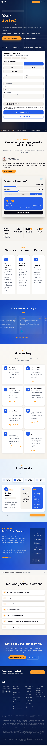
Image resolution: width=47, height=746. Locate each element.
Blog (14, 704)
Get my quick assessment (23, 112)
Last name (26, 75)
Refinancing (16, 684)
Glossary (15, 697)
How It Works (16, 700)
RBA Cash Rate (16, 695)
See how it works (33, 655)
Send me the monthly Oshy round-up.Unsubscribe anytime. (12, 104)
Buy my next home (34, 63)
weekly (11, 194)
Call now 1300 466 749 (24, 116)
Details (7, 92)
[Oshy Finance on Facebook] (36, 559)
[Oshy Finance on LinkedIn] (39, 559)
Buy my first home (13, 63)
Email (4, 80)
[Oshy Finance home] (4, 2)
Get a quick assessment (10, 38)
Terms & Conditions (21, 107)
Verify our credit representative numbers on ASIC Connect (23, 719)
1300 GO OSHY (28, 682)
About (14, 702)
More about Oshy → (7, 555)
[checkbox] (4, 103)
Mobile (4, 86)
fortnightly (23, 194)
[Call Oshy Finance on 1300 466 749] (42, 2)
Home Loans (16, 687)
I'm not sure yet (13, 71)
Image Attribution (40, 691)
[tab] (7, 480)
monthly (36, 194)
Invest (33, 67)
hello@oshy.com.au (29, 684)
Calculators (16, 693)
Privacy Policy (29, 107)
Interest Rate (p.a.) (8, 189)
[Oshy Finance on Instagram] (33, 559)
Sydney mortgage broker (8, 33)
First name (5, 75)
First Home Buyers (17, 682)
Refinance (13, 67)
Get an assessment (35, 1)
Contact (38, 682)
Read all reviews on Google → (23, 337)
